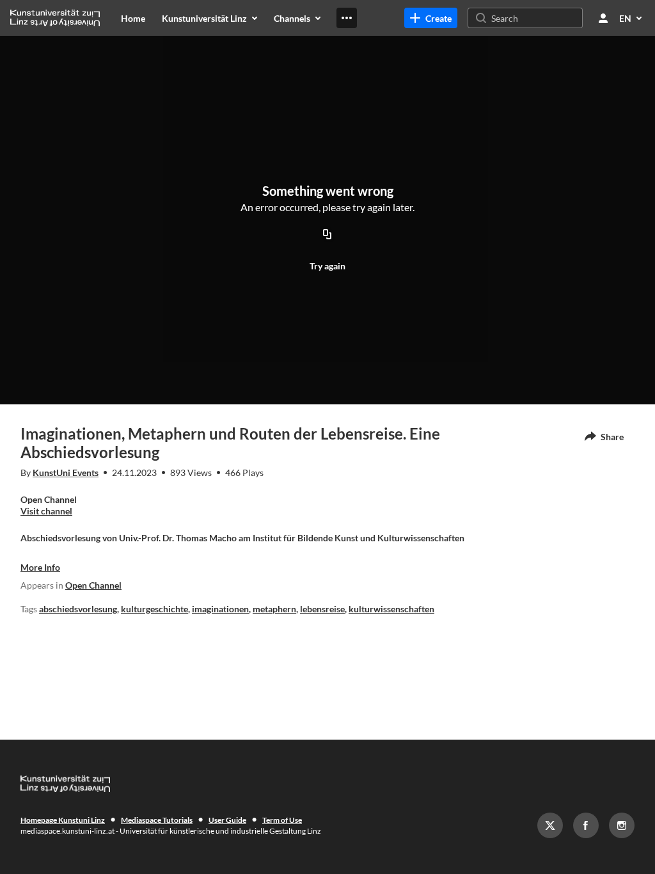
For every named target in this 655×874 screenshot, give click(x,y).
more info (40, 567)
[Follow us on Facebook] (586, 825)
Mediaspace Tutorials (157, 820)
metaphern (274, 608)
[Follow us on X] (550, 825)
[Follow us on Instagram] (622, 825)
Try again (327, 265)
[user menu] (603, 18)
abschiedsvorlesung (78, 608)
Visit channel (46, 510)
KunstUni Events (66, 472)
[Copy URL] (327, 235)
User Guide (227, 820)
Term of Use (282, 820)
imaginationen (220, 608)
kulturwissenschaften (391, 608)
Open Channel (93, 585)
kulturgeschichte (154, 608)
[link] (430, 18)
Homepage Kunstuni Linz (62, 820)
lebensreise (322, 608)
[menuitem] (133, 18)
